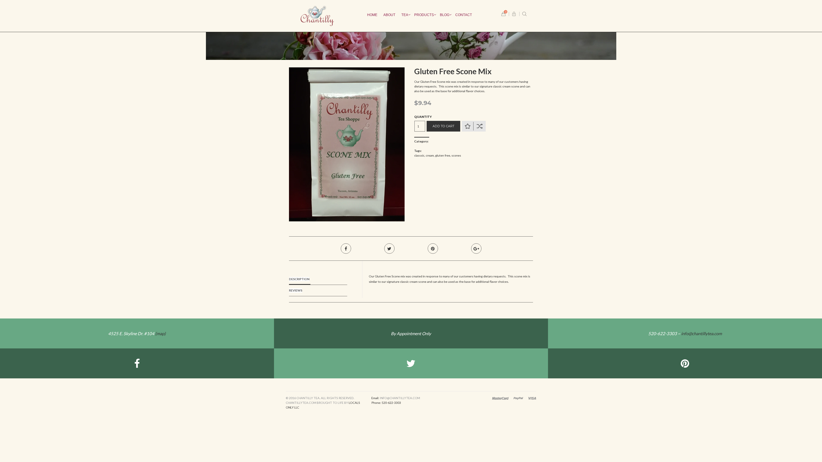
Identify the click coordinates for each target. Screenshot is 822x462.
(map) (137, 333)
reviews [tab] (295, 290)
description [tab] (299, 279)
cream (430, 155)
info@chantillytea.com (701, 333)
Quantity (423, 117)
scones (456, 155)
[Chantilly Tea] (317, 15)
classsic (419, 155)
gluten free (442, 155)
